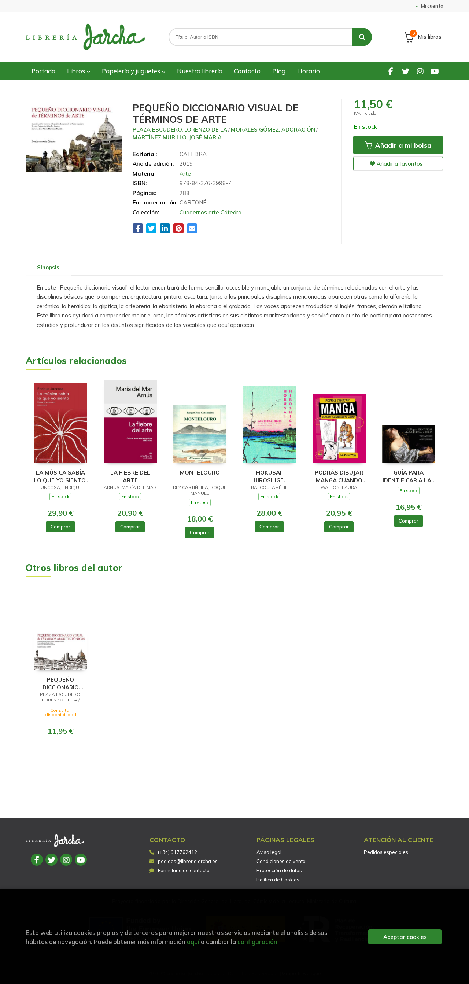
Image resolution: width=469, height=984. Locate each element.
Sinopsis (48, 267)
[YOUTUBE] (435, 71)
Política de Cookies (277, 879)
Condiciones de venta (281, 861)
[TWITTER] (405, 71)
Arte (185, 173)
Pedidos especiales (386, 852)
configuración (257, 942)
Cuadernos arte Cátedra (210, 212)
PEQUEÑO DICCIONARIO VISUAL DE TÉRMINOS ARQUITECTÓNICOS (61, 683)
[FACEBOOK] (391, 71)
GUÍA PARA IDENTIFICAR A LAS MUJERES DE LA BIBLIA (409, 476)
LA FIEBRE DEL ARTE (130, 476)
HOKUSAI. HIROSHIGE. (269, 476)
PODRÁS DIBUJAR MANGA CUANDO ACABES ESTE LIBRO (339, 476)
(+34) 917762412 (177, 852)
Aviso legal (268, 852)
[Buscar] (362, 37)
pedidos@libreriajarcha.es (188, 861)
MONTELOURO (200, 472)
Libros (76, 71)
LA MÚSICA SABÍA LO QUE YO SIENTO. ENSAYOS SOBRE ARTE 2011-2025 (60, 476)
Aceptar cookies (405, 936)
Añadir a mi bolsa (402, 145)
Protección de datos (279, 870)
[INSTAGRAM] (420, 71)
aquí (193, 942)
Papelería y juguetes (132, 71)
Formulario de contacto (184, 870)
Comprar (60, 527)
